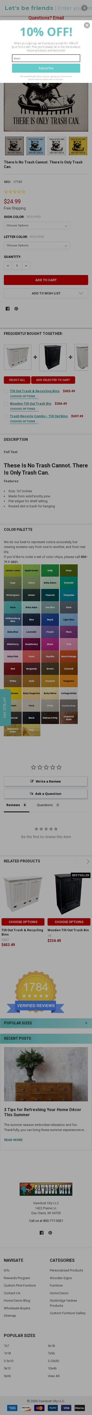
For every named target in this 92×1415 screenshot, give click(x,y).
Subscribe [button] (46, 68)
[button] (87, 25)
